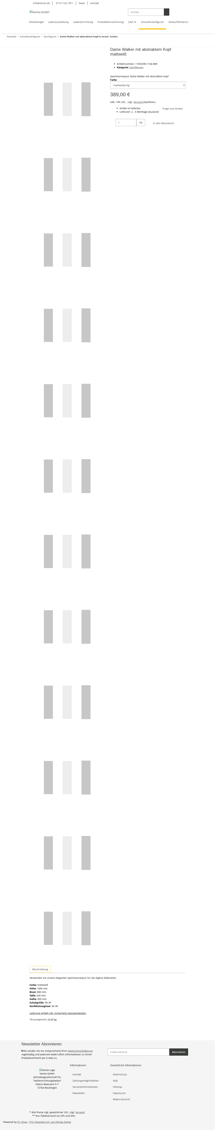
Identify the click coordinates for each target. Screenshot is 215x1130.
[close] (32, 50)
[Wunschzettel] (177, 12)
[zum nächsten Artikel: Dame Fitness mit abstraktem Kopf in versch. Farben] (8, 43)
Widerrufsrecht (121, 1099)
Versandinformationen (85, 1086)
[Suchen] (166, 12)
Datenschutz (120, 1074)
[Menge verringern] (113, 122)
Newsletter (79, 1093)
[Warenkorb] (182, 12)
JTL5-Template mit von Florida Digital (50, 1122)
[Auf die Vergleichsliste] (32, 58)
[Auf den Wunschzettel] (38, 58)
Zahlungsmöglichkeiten (86, 1080)
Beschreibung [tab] (40, 969)
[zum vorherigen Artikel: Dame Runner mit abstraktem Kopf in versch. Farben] (14, 43)
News (82, 3)
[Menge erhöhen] (139, 129)
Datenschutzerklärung (80, 1050)
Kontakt (94, 3)
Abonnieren (178, 1052)
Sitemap (117, 1086)
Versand (138, 102)
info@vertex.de (41, 3)
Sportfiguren (136, 67)
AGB (115, 1080)
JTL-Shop (22, 1122)
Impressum (119, 1093)
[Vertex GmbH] (39, 12)
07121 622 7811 (64, 3)
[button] (172, 12)
